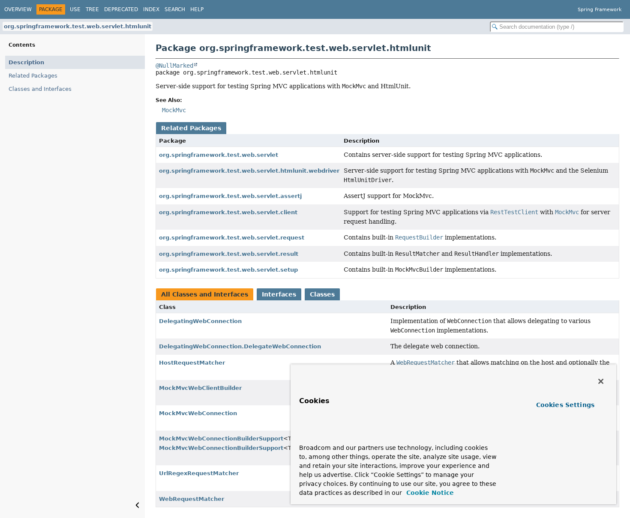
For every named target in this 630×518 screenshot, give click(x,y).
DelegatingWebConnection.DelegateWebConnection (240, 346)
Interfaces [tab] (279, 294)
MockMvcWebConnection (198, 413)
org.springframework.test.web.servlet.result (228, 254)
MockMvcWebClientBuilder (200, 388)
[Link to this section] (315, 435)
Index (151, 9)
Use (75, 9)
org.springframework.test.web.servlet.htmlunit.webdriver (249, 171)
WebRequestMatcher (191, 499)
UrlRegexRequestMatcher (199, 473)
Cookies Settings (565, 404)
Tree (92, 9)
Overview (18, 9)
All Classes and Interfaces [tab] (204, 294)
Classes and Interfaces (40, 89)
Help (197, 9)
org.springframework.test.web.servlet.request (231, 237)
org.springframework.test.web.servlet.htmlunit (77, 26)
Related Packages (33, 75)
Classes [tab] (322, 294)
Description (26, 62)
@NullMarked (174, 65)
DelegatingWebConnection (200, 321)
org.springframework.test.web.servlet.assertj (230, 196)
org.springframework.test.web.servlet (218, 155)
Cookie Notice (429, 492)
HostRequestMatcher (192, 362)
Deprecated (121, 9)
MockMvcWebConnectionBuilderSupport (221, 438)
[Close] (600, 381)
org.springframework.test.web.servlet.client (228, 212)
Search (175, 9)
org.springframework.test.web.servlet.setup (228, 269)
